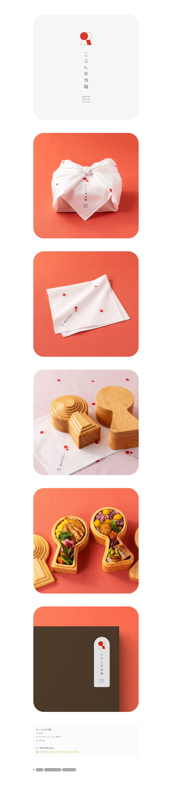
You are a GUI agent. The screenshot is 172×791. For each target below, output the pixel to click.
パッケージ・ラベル (52, 770)
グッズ (39, 770)
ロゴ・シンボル (69, 770)
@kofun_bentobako (68, 752)
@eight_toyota (47, 752)
